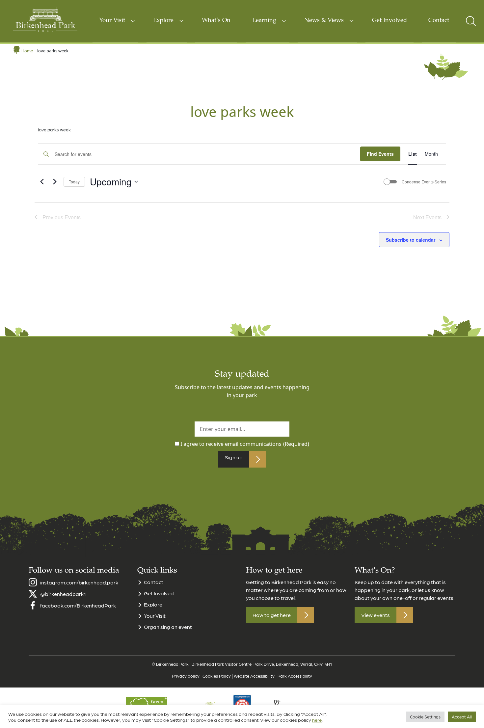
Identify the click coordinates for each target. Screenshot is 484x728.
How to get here (272, 615)
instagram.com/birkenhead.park (79, 582)
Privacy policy (186, 675)
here (317, 720)
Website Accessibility (254, 675)
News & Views (324, 21)
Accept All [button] (462, 716)
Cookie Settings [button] (425, 716)
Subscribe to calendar (410, 239)
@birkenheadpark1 (63, 594)
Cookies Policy (216, 675)
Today (74, 181)
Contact (438, 21)
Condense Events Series (424, 181)
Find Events (380, 153)
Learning (264, 21)
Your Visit (112, 21)
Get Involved (389, 21)
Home (27, 50)
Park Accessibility (295, 675)
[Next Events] (55, 182)
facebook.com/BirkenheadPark (78, 605)
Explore (163, 21)
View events (375, 615)
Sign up (234, 457)
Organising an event (168, 627)
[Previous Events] (42, 182)
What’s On (216, 21)
